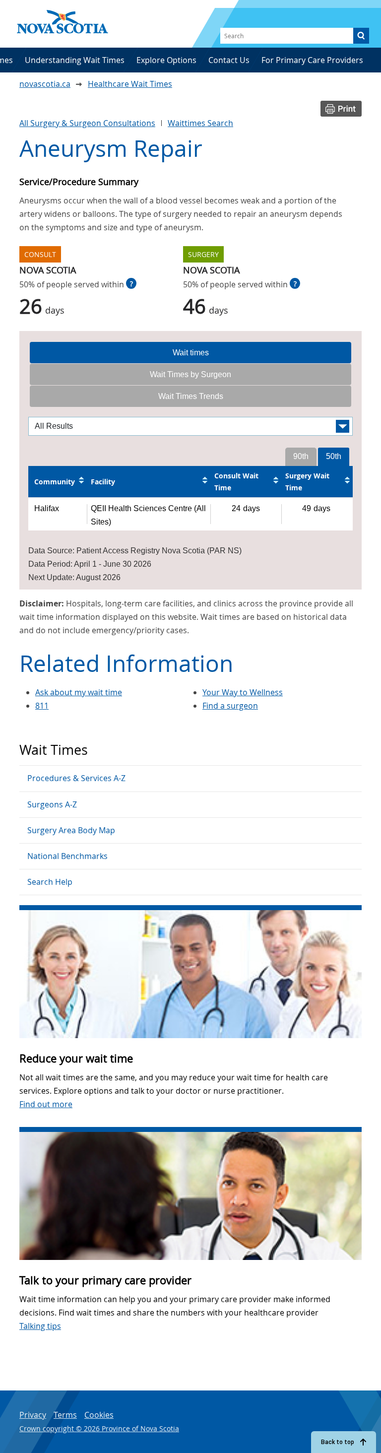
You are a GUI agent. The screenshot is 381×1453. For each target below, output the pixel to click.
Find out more (45, 1104)
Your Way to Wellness (242, 692)
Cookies (99, 1414)
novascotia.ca (44, 83)
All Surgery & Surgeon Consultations (87, 123)
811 (42, 705)
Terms (65, 1414)
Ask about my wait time (78, 692)
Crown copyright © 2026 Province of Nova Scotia (99, 1428)
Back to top (337, 1442)
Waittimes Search (200, 123)
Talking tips (40, 1326)
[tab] (190, 353)
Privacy (32, 1414)
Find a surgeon (230, 705)
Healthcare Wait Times (130, 83)
